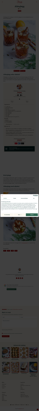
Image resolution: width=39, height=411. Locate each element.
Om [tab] (33, 198)
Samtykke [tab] (5, 198)
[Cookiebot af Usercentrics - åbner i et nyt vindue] (34, 195)
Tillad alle (31, 214)
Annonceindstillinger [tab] (24, 198)
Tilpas (19, 214)
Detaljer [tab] (14, 198)
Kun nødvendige (7, 214)
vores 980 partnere (6, 203)
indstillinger (15, 207)
